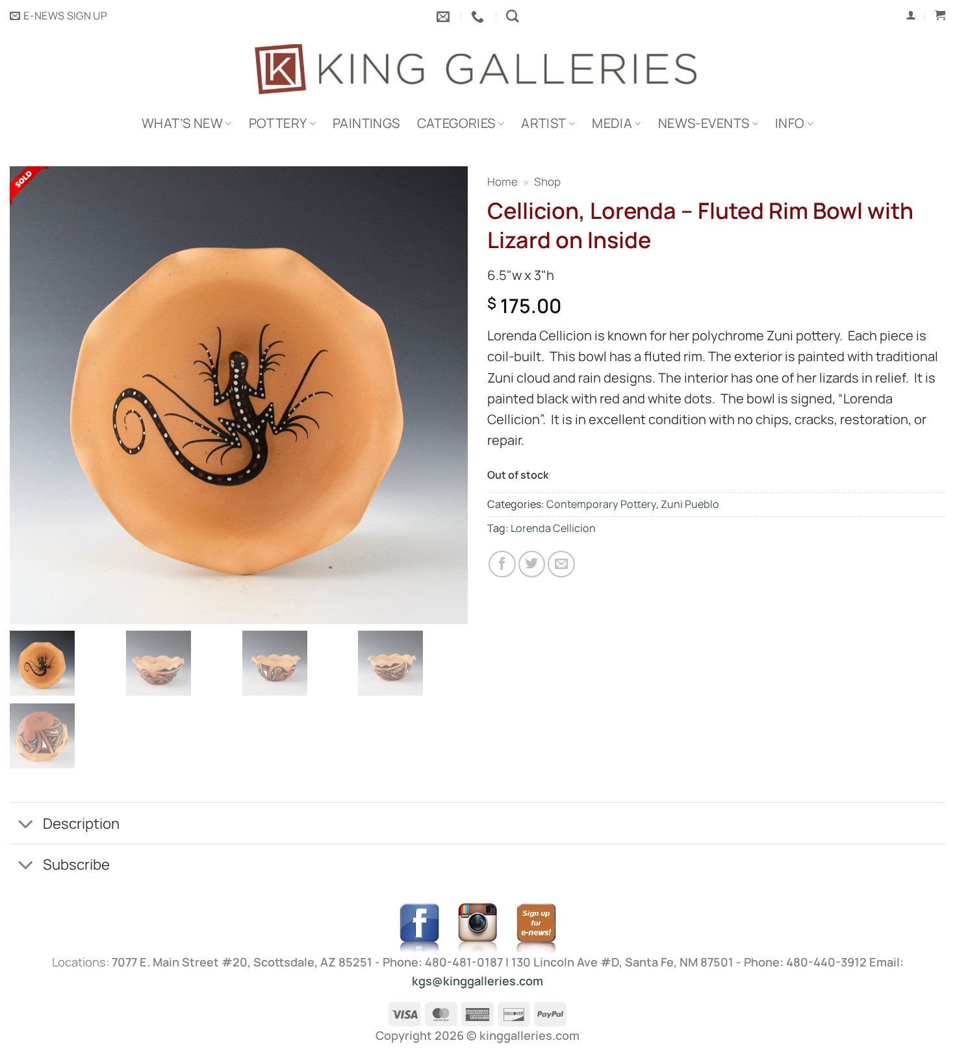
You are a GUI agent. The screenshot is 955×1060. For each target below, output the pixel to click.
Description (81, 823)
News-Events (703, 123)
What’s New (182, 123)
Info (790, 123)
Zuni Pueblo (690, 504)
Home (502, 181)
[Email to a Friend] (561, 564)
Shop (547, 181)
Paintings (366, 123)
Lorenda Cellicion (553, 528)
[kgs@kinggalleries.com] (445, 16)
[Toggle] (26, 824)
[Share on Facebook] (502, 564)
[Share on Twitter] (532, 564)
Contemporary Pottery (601, 504)
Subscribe (76, 864)
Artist (543, 123)
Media (612, 123)
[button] (58, 16)
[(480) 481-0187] (479, 16)
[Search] (512, 16)
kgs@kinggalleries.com (477, 981)
